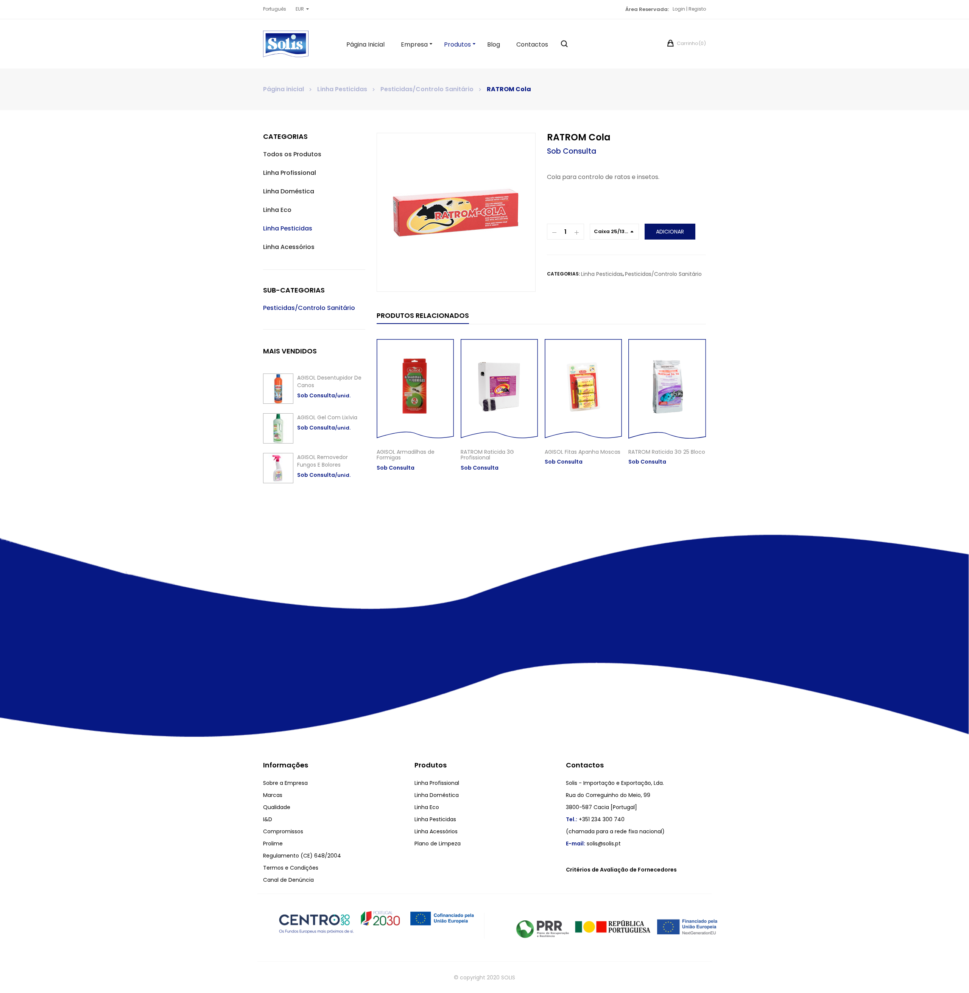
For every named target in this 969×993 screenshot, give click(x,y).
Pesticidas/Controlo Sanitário (427, 89)
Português (274, 9)
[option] (456, 212)
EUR (300, 9)
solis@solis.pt (604, 843)
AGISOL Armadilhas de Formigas (406, 454)
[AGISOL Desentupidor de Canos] (278, 388)
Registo (697, 9)
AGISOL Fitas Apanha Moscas (582, 452)
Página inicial (283, 89)
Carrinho (691, 43)
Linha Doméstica (288, 191)
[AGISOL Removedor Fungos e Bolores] (278, 468)
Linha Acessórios (289, 247)
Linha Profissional (289, 172)
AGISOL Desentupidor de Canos (329, 381)
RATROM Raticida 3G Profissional (487, 454)
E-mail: (575, 843)
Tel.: (571, 819)
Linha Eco (277, 209)
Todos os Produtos (292, 154)
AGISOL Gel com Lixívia (327, 417)
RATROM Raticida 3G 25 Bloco (666, 452)
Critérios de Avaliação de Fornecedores (621, 869)
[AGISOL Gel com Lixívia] (278, 428)
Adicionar (670, 231)
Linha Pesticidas (342, 89)
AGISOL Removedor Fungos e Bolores (322, 460)
